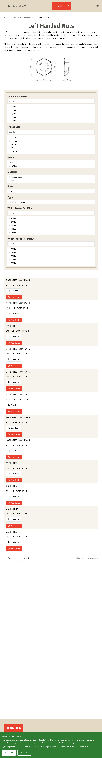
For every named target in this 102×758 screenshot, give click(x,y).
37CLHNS (11, 326)
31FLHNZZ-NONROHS (18, 303)
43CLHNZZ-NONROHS (18, 394)
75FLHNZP (12, 509)
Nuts (14, 17)
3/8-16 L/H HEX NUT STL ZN (16, 354)
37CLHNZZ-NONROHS (18, 349)
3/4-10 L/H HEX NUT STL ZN (16, 491)
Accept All (9, 752)
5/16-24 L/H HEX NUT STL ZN (17, 308)
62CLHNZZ (12, 463)
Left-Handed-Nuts (27, 17)
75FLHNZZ (12, 531)
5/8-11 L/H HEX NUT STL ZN (16, 468)
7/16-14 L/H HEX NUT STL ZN (17, 399)
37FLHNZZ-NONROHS (18, 371)
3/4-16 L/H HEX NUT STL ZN (16, 536)
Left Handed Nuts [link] (44, 17)
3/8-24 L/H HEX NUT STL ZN (16, 376)
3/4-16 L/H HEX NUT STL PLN (16, 514)
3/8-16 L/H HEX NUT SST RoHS (17, 331)
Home (6, 17)
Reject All (24, 752)
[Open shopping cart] (98, 6)
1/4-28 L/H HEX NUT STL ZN (16, 285)
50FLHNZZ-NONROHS (18, 440)
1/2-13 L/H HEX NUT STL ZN (16, 422)
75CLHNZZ (12, 486)
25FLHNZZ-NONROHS (18, 280)
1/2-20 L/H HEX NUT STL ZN (16, 445)
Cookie (81, 746)
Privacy (72, 746)
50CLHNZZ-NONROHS (18, 417)
